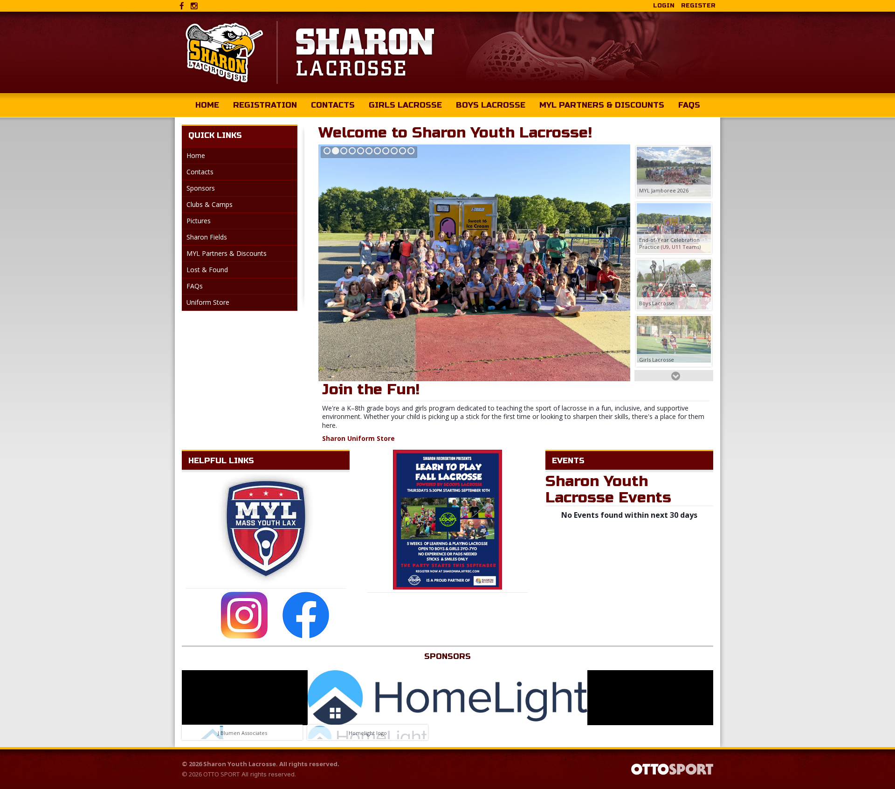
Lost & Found (207, 269)
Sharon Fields (206, 237)
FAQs (689, 105)
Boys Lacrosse (490, 105)
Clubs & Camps (209, 204)
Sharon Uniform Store (358, 438)
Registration (265, 105)
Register (698, 5)
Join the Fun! (371, 389)
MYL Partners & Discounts (601, 105)
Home (207, 105)
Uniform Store (207, 302)
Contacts (333, 105)
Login (664, 5)
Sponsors (200, 188)
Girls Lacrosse (405, 105)
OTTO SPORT (221, 774)
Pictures (198, 220)
